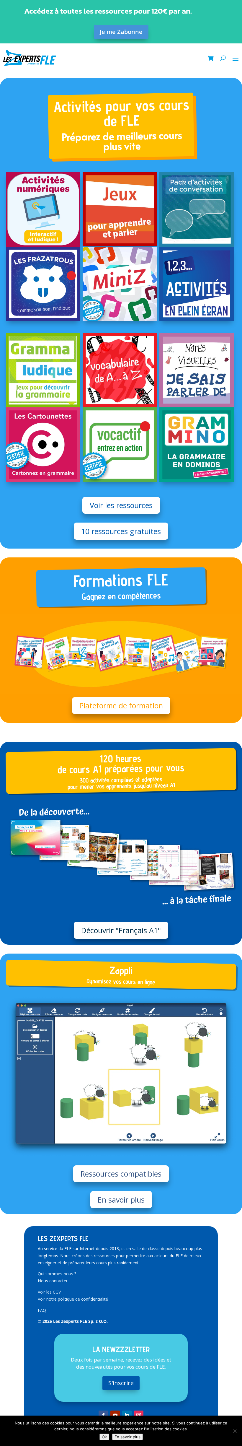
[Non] (235, 1431)
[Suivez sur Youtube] (115, 1415)
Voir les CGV (49, 1292)
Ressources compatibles (121, 1174)
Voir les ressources (121, 505)
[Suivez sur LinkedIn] (127, 1415)
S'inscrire (121, 1383)
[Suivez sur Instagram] (138, 1415)
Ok (104, 1436)
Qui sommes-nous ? (57, 1273)
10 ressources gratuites (121, 531)
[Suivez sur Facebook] (103, 1415)
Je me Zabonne (121, 32)
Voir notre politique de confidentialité (73, 1299)
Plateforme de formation (121, 705)
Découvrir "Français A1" (121, 930)
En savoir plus (121, 1200)
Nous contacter (53, 1281)
